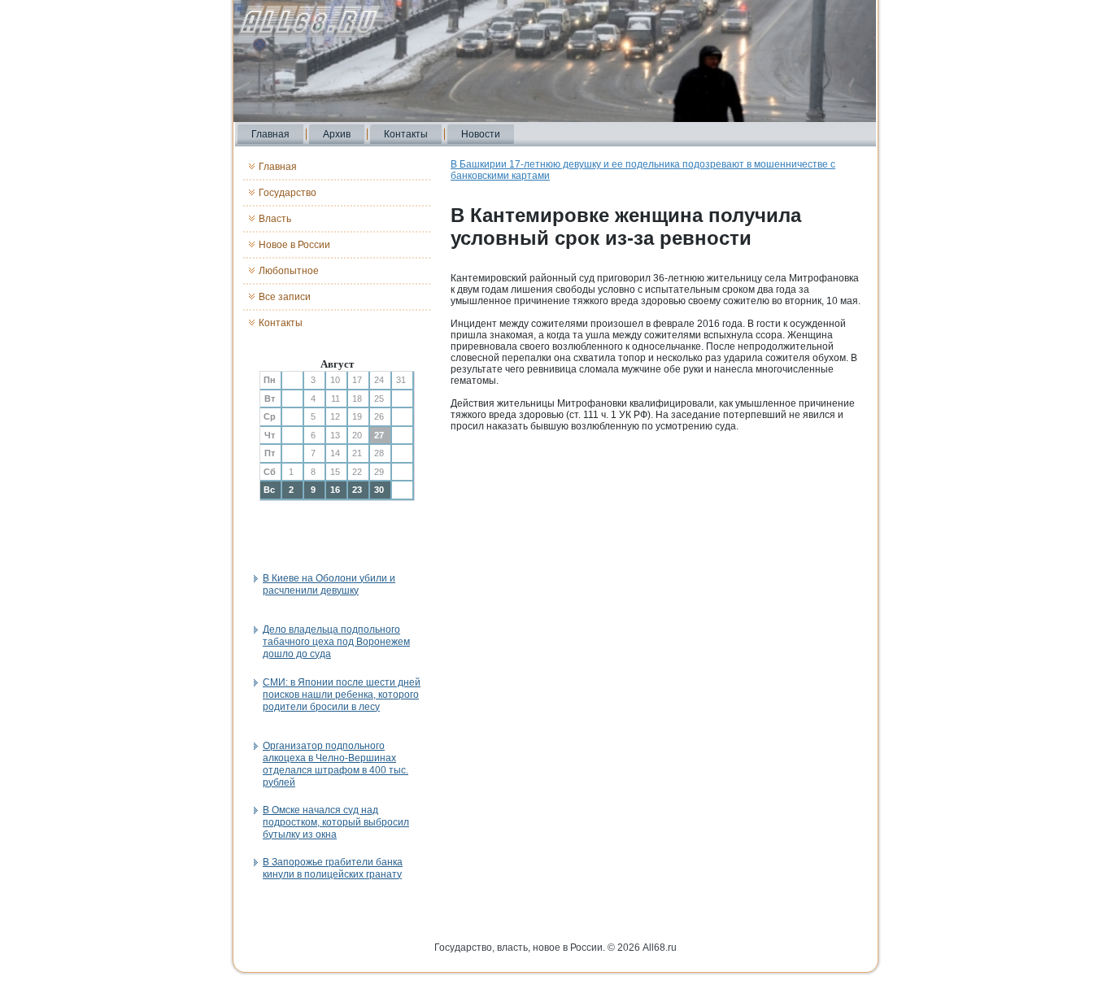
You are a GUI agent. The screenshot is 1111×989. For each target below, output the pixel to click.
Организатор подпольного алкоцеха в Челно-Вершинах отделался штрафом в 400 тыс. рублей (335, 764)
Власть (275, 218)
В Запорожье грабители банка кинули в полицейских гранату (333, 868)
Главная (270, 134)
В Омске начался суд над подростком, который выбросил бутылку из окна (336, 822)
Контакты (406, 134)
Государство (287, 192)
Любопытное (289, 271)
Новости (480, 134)
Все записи (285, 297)
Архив (337, 134)
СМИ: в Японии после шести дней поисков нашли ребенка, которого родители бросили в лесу (341, 694)
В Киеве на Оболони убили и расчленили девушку (329, 584)
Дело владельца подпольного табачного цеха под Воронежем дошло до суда (336, 642)
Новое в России (294, 245)
